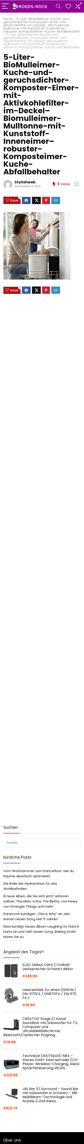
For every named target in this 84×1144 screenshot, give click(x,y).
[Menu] (5, 6)
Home (8, 19)
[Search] (58, 6)
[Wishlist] (68, 6)
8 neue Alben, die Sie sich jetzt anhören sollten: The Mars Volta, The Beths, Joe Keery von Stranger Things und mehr (40, 901)
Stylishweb (25, 182)
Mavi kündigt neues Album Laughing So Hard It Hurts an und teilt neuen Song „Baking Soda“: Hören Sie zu (41, 931)
